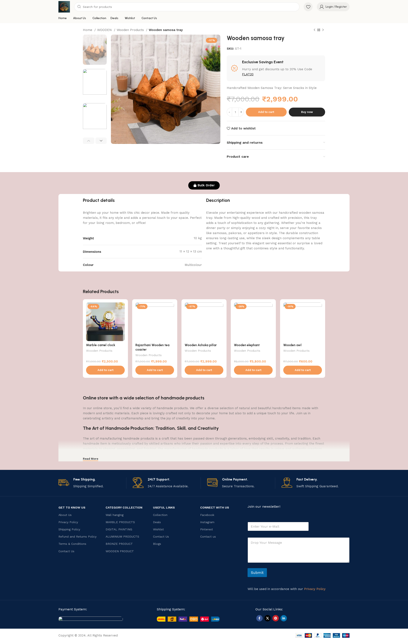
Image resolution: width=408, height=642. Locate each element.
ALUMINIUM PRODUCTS (122, 536)
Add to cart (266, 112)
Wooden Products (131, 30)
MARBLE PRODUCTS (120, 522)
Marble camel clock (100, 345)
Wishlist (158, 529)
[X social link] (267, 618)
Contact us (208, 536)
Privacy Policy (68, 522)
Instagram (207, 522)
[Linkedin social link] (283, 618)
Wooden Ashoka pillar (201, 345)
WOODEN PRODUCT (120, 551)
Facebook (207, 515)
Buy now (307, 112)
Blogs (157, 543)
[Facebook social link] (259, 618)
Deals (157, 522)
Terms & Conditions (72, 543)
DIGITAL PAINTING (119, 529)
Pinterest (206, 529)
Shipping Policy (69, 529)
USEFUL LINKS (164, 507)
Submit (257, 572)
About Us (65, 515)
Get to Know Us (71, 507)
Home (88, 30)
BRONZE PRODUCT (119, 543)
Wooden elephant (247, 345)
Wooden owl (292, 345)
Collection (160, 515)
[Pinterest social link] (275, 618)
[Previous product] (314, 30)
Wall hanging (114, 515)
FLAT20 (248, 74)
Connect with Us (214, 507)
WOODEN (105, 30)
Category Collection (124, 507)
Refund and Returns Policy (77, 536)
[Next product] (323, 30)
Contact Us (66, 551)
